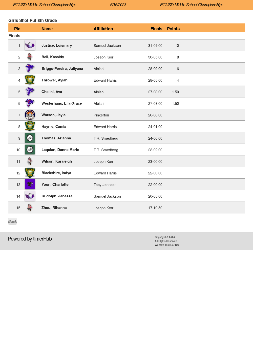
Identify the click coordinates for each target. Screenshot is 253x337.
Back (12, 221)
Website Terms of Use (167, 245)
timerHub (42, 238)
